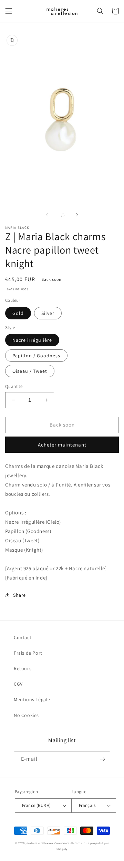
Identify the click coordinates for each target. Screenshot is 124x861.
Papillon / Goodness (36, 355)
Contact (22, 637)
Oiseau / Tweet (29, 371)
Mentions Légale (32, 699)
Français (87, 805)
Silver (47, 313)
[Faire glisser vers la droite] (77, 214)
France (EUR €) (36, 805)
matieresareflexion (40, 843)
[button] (8, 11)
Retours (22, 668)
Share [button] (19, 595)
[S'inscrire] (102, 759)
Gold (18, 313)
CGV (18, 684)
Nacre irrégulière (32, 340)
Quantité (13, 386)
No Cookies (26, 715)
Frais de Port (28, 653)
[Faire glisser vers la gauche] (46, 214)
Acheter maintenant (62, 444)
